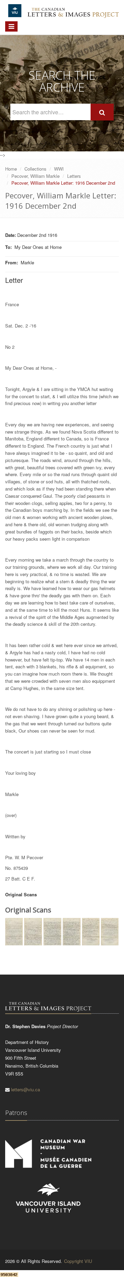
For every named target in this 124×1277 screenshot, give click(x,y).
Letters (74, 176)
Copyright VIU (78, 1261)
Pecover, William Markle (35, 176)
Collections (35, 168)
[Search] (102, 112)
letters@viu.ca (25, 1089)
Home (11, 168)
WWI (59, 168)
